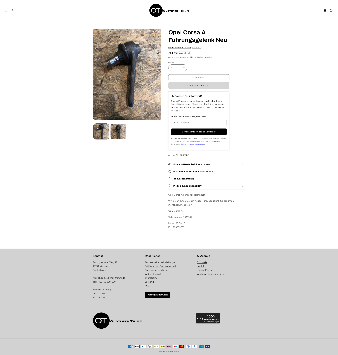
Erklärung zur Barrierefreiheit (160, 266)
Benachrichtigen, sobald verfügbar (198, 132)
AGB (147, 286)
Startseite (202, 262)
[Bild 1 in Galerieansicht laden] (101, 131)
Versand (183, 57)
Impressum (151, 278)
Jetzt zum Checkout (198, 86)
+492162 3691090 (106, 282)
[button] (6, 10)
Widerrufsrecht (153, 274)
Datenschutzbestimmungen (192, 144)
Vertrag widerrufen (157, 295)
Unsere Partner (205, 270)
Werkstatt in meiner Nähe (210, 274)
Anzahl (171, 62)
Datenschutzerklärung (157, 270)
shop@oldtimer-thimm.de (111, 278)
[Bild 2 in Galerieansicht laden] (118, 131)
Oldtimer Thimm (172, 351)
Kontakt (201, 266)
